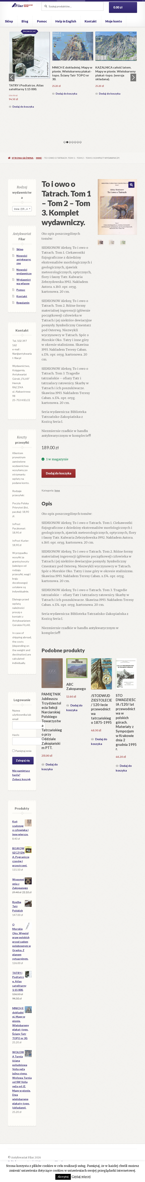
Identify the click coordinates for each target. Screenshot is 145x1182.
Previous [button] (12, 77)
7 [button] (80, 142)
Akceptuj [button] (63, 1176)
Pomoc (42, 21)
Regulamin (22, 302)
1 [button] (65, 142)
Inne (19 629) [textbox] (22, 208)
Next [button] (133, 77)
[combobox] (22, 208)
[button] (131, 185)
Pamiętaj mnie (23, 750)
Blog (25, 21)
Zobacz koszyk (21, 779)
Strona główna (22, 157)
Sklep (9, 21)
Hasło (15, 734)
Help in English (65, 21)
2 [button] (67, 142)
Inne (39, 157)
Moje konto (113, 21)
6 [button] (78, 142)
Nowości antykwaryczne (23, 259)
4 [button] (72, 142)
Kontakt (91, 21)
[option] (29, 71)
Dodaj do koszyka (23, 106)
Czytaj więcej (81, 1176)
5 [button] (75, 142)
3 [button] (70, 142)
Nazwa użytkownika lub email (21, 715)
